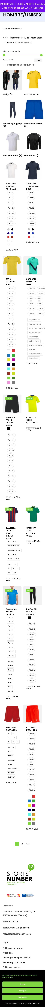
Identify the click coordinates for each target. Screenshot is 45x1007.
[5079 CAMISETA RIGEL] (12, 265)
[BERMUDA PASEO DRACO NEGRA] (12, 404)
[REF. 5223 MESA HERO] (32, 714)
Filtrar (38, 60)
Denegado (22, 991)
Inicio (5, 38)
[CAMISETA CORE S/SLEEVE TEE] (32, 404)
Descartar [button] (38, 8)
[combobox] (12, 29)
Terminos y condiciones (14, 962)
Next (28, 844)
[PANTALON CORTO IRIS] (12, 714)
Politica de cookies (11, 1003)
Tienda (9, 42)
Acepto (22, 984)
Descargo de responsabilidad (16, 957)
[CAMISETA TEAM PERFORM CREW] (32, 514)
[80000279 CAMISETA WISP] (32, 265)
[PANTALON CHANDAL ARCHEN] (32, 595)
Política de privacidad (25, 1003)
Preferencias (22, 997)
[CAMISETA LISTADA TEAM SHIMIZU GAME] (12, 514)
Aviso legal (36, 1003)
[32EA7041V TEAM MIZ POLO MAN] (12, 170)
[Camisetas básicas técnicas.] (12, 595)
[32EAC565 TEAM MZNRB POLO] (32, 170)
